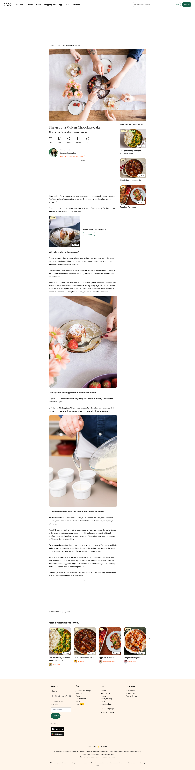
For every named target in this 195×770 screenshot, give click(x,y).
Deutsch (104, 712)
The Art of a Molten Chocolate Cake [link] (69, 46)
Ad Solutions (130, 690)
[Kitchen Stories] (7, 4)
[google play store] (61, 734)
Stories (52, 46)
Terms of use (105, 693)
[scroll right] (150, 639)
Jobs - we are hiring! (83, 690)
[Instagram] (55, 696)
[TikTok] (59, 696)
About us (79, 693)
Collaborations (81, 699)
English (111, 712)
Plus (79, 704)
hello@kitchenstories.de (132, 751)
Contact (103, 701)
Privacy (103, 696)
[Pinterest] (66, 696)
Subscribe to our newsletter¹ (57, 703)
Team (78, 696)
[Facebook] (52, 696)
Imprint (103, 690)
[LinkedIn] (69, 696)
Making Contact (131, 696)
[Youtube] (62, 696)
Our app (79, 701)
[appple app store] (61, 729)
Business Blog (130, 693)
